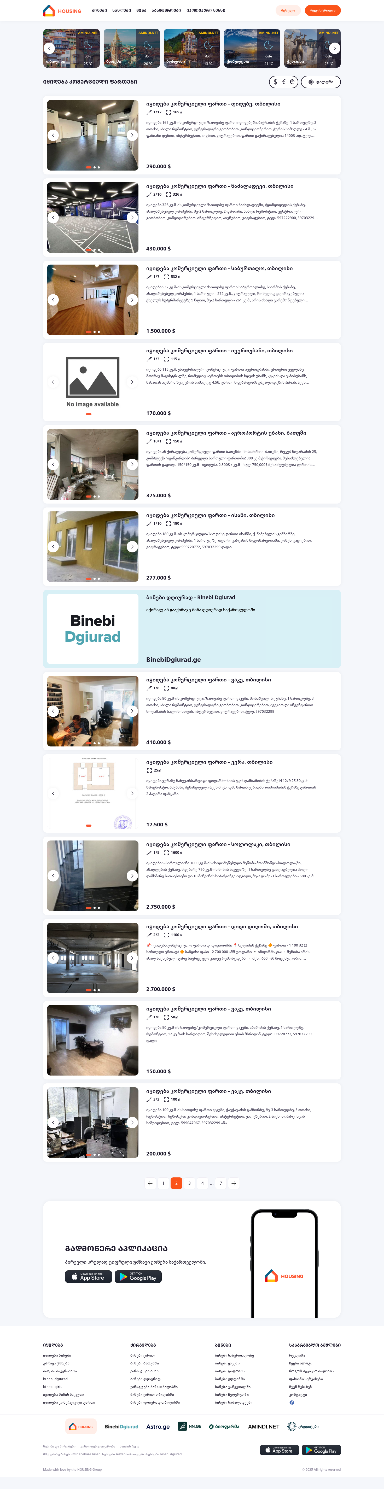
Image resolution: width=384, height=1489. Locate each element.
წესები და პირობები (59, 1446)
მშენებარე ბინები (57, 1454)
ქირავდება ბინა (144, 1371)
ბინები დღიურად (145, 1379)
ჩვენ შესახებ (300, 1387)
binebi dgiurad (55, 1379)
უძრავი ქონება (56, 1363)
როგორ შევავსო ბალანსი (311, 1371)
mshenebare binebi (86, 1454)
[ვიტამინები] (224, 1426)
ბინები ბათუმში (144, 1363)
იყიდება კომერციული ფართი (69, 1402)
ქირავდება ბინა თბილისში (154, 1387)
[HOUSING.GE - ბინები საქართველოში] (81, 1426)
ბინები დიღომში (230, 1371)
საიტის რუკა (129, 1446)
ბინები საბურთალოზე (234, 1355)
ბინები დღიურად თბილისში (155, 1402)
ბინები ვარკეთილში (233, 1387)
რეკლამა (297, 1355)
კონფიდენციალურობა (97, 1446)
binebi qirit (52, 1387)
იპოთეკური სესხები (143, 1454)
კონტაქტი (298, 1395)
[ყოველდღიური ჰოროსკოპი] (158, 1426)
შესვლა (288, 10)
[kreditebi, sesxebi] (303, 1426)
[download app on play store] (138, 1276)
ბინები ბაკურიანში (60, 1371)
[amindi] (264, 1426)
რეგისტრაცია (322, 10)
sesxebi (121, 1454)
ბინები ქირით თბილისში (152, 1395)
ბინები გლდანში (230, 1379)
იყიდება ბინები (57, 1355)
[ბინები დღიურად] (92, 629)
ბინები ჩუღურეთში (232, 1395)
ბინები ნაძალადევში (233, 1402)
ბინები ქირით (142, 1355)
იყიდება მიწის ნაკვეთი (63, 1395)
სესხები (108, 1454)
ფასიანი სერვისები (306, 1379)
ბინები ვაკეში (227, 1363)
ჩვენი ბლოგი (300, 1363)
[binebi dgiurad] (121, 1426)
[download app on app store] (88, 1276)
